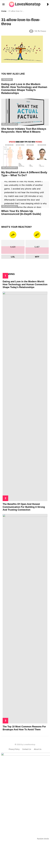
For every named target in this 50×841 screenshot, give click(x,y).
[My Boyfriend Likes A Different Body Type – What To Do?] (25, 153)
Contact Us (26, 749)
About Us (37, 749)
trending (7, 79)
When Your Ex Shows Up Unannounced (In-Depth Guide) (21, 212)
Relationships (9, 124)
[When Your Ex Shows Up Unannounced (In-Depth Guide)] (25, 194)
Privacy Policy (14, 749)
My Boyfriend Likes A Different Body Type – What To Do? (24, 174)
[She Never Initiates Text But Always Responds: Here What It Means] (25, 112)
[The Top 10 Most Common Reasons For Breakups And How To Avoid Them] (25, 618)
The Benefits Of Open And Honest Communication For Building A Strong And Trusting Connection (24, 507)
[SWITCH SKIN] (48, 4)
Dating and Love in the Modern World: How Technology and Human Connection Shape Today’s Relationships (24, 89)
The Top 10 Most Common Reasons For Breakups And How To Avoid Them (24, 728)
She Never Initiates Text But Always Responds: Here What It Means (23, 130)
